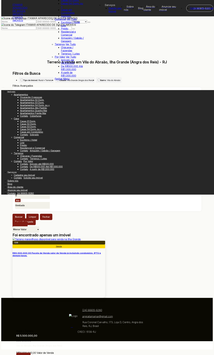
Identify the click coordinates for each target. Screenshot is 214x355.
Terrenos (60, 44)
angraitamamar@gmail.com (97, 316)
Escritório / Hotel (70, 22)
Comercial (60, 19)
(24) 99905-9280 (92, 310)
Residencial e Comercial (68, 33)
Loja (63, 25)
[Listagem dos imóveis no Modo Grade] (15, 224)
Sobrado (66, 16)
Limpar (32, 216)
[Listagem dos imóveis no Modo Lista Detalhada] (20, 224)
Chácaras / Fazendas (67, 49)
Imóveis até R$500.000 (67, 61)
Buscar (19, 216)
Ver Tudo (72, 19)
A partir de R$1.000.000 (68, 74)
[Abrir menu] (3, 86)
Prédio (64, 28)
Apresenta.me (20, 345)
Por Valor (60, 56)
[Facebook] (73, 326)
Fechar (46, 216)
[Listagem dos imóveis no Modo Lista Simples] (25, 224)
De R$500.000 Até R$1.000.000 (72, 68)
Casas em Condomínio (68, 11)
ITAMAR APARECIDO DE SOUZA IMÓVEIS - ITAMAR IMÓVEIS (20, 12)
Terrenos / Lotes (70, 53)
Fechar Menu (62, 78)
